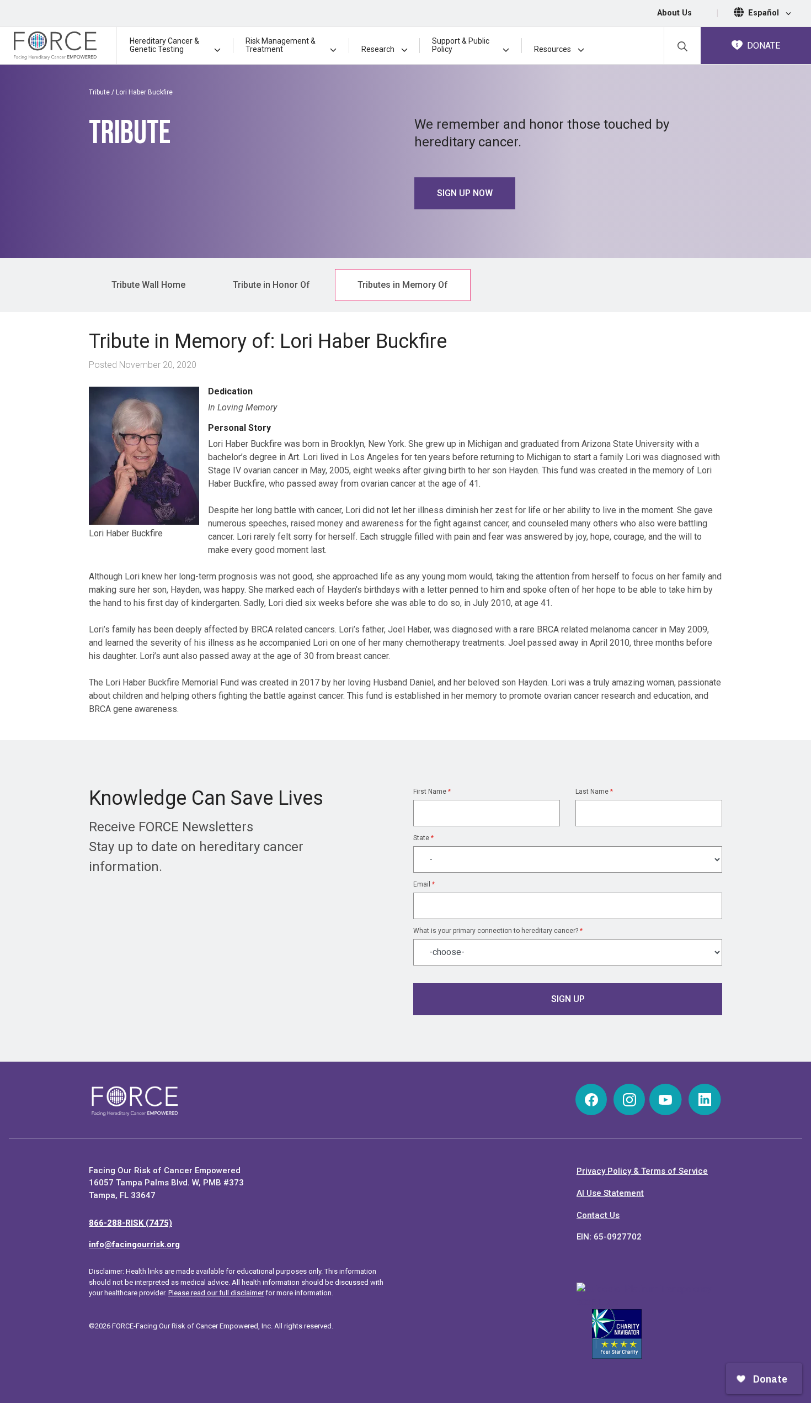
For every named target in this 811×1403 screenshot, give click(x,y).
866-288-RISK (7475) (130, 1223)
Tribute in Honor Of (271, 284)
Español (764, 13)
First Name (432, 791)
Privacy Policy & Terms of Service (642, 1171)
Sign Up (568, 999)
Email (424, 884)
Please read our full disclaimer (216, 1293)
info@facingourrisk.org (134, 1244)
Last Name (594, 791)
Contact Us (598, 1215)
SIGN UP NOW (465, 193)
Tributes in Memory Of (403, 284)
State (423, 838)
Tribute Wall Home (148, 284)
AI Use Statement (610, 1193)
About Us (674, 13)
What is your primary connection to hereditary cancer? (498, 931)
